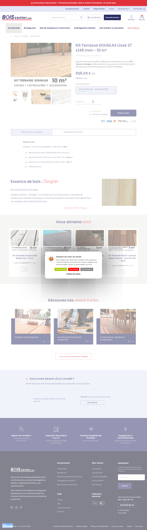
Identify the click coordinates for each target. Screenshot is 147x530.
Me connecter (131, 19)
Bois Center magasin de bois (17, 17)
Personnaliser (86, 269)
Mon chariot (142, 19)
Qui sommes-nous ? (123, 9)
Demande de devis (112, 17)
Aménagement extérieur (85, 28)
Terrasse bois (14, 28)
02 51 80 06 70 (96, 17)
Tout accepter (61, 269)
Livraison (86, 9)
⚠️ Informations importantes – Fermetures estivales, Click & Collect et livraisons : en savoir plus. (73, 3)
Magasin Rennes (99, 9)
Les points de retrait (72, 9)
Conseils (111, 9)
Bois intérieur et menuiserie (112, 28)
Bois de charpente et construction (55, 28)
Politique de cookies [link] (73, 274)
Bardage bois (30, 28)
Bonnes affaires (133, 28)
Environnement (137, 9)
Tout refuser (73, 269)
